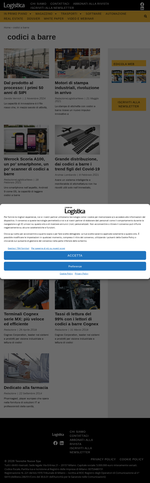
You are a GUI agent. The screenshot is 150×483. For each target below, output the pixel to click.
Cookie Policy (66, 273)
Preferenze (75, 266)
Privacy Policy (81, 273)
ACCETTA (75, 255)
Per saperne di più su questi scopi (48, 248)
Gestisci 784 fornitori (18, 248)
